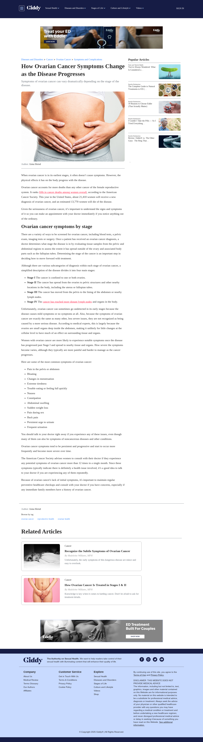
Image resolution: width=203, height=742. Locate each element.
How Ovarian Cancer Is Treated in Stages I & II (95, 585)
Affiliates (27, 690)
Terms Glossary (30, 683)
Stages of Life (100, 683)
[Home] (34, 8)
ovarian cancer (27, 519)
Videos (97, 690)
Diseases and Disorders (32, 59)
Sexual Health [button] (51, 8)
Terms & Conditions (68, 680)
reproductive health (45, 519)
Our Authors (29, 687)
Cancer (49, 59)
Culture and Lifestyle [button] (120, 8)
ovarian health (64, 519)
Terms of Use (139, 675)
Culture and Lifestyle (103, 687)
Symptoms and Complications (88, 59)
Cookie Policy (65, 687)
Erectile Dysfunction (134, 84)
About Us (27, 676)
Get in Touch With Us (68, 676)
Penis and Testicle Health (135, 65)
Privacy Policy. (157, 675)
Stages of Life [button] (97, 8)
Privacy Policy (65, 683)
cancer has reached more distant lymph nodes (67, 301)
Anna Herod (35, 164)
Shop (96, 694)
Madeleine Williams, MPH (80, 555)
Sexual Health (100, 676)
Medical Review (30, 680)
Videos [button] (139, 8)
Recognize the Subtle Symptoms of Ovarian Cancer (97, 551)
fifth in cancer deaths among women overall (63, 192)
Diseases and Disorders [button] (74, 8)
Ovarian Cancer (63, 59)
